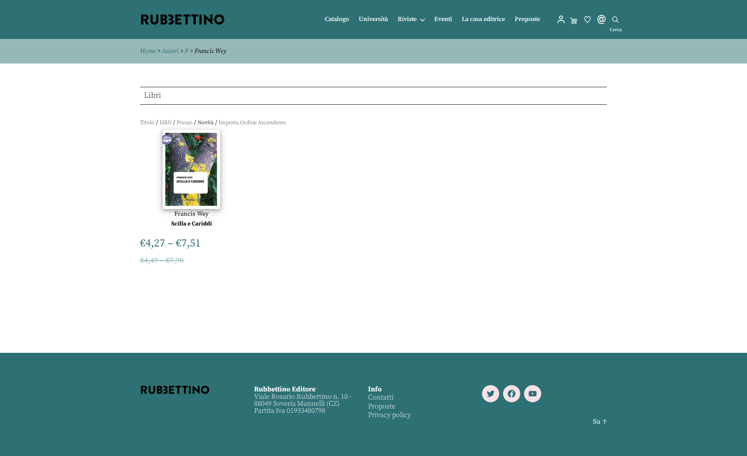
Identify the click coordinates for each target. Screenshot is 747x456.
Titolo (147, 122)
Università (373, 19)
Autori (170, 51)
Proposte (527, 19)
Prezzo (185, 122)
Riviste (407, 19)
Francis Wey (191, 214)
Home (148, 51)
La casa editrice (483, 19)
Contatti (380, 397)
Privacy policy (389, 414)
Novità (206, 122)
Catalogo (337, 19)
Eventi (443, 19)
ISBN (166, 122)
